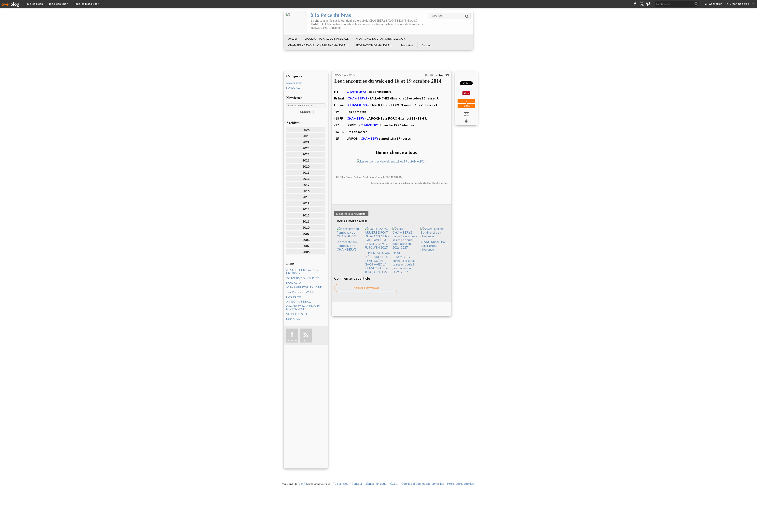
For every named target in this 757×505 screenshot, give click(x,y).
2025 (306, 136)
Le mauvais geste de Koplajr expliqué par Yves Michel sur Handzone (407, 182)
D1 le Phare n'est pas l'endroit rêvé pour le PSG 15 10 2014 (371, 176)
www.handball (294, 82)
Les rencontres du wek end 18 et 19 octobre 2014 (387, 80)
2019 (306, 172)
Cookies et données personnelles (422, 483)
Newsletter (407, 45)
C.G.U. (394, 483)
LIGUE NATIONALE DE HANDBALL (327, 38)
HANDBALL (293, 87)
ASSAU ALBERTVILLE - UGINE (304, 287)
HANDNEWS (294, 296)
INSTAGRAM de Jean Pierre (302, 277)
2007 (306, 246)
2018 (306, 178)
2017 (306, 185)
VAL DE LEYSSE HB (297, 314)
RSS (305, 340)
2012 (306, 215)
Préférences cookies (460, 483)
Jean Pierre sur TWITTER (301, 292)
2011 (306, 221)
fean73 (302, 483)
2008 (306, 239)
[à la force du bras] (296, 22)
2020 (306, 166)
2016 (306, 191)
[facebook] (635, 4)
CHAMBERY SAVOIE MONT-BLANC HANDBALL (318, 45)
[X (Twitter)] (641, 4)
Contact (426, 45)
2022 (306, 154)
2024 (306, 142)
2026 (306, 130)
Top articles (340, 483)
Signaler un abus (376, 483)
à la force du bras (331, 15)
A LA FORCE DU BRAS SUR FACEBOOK (381, 38)
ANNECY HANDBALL (298, 301)
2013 (306, 209)
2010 (306, 227)
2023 (306, 148)
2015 (306, 197)
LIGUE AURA (293, 282)
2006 (306, 252)
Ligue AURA (293, 318)
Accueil (292, 38)
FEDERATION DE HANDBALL (374, 45)
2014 (306, 203)
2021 (306, 160)
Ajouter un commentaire (366, 288)
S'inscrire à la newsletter (351, 213)
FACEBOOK (292, 340)
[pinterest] (648, 4)
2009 (306, 233)
